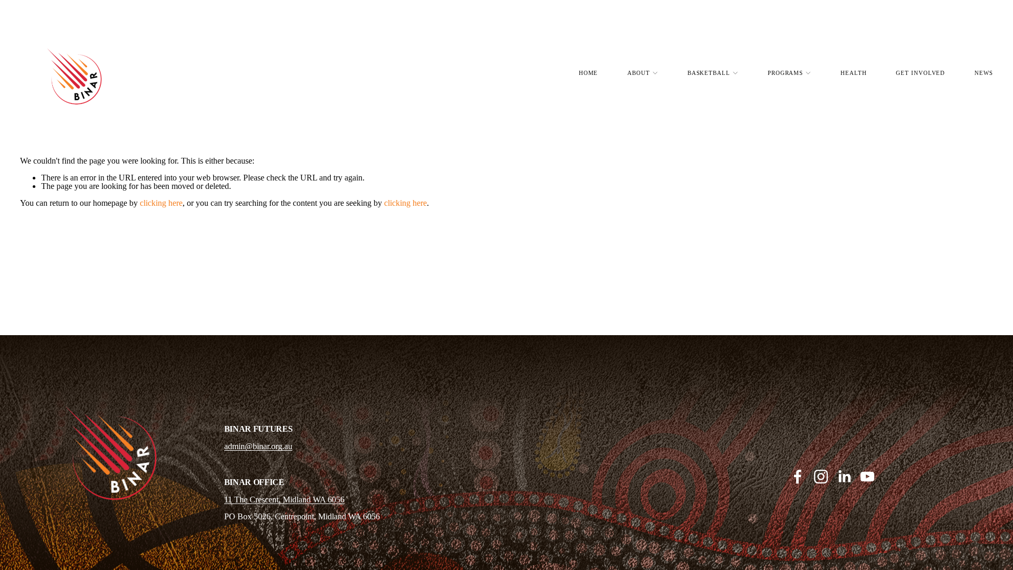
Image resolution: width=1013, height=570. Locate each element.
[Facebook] (797, 476)
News (983, 73)
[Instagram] (821, 476)
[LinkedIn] (844, 476)
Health (853, 73)
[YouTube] (867, 476)
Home (588, 73)
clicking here (161, 202)
